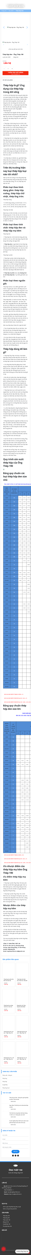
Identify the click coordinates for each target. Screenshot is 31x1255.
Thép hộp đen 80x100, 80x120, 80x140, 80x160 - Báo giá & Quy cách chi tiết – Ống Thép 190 (9, 980)
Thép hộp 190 (6, 1215)
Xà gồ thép (5, 1084)
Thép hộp (4, 1081)
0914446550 (9, 1190)
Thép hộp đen (20, 10)
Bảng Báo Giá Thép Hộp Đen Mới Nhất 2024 (21, 1006)
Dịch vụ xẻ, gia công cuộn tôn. (10, 1208)
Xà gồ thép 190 (6, 1224)
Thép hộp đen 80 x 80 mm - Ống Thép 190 (22, 1032)
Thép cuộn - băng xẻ (7, 1075)
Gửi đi (15, 1151)
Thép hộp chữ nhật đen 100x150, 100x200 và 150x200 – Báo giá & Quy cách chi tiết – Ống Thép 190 (22, 980)
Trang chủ (4, 10)
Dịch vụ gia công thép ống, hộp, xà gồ (12, 1206)
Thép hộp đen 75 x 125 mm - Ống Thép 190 (9, 1058)
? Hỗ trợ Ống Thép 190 (22, 1251)
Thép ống (4, 1078)
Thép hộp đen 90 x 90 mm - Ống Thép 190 (8, 1032)
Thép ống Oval (5, 1088)
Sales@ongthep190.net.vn (13, 1192)
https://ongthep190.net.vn (15, 1194)
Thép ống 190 (6, 1217)
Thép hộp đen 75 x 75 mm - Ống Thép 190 (22, 1058)
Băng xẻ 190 (6, 1222)
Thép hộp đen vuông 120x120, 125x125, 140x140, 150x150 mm (9, 1006)
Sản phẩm (11, 10)
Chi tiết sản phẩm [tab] (8, 80)
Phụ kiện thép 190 (7, 1226)
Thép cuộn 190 (6, 1220)
